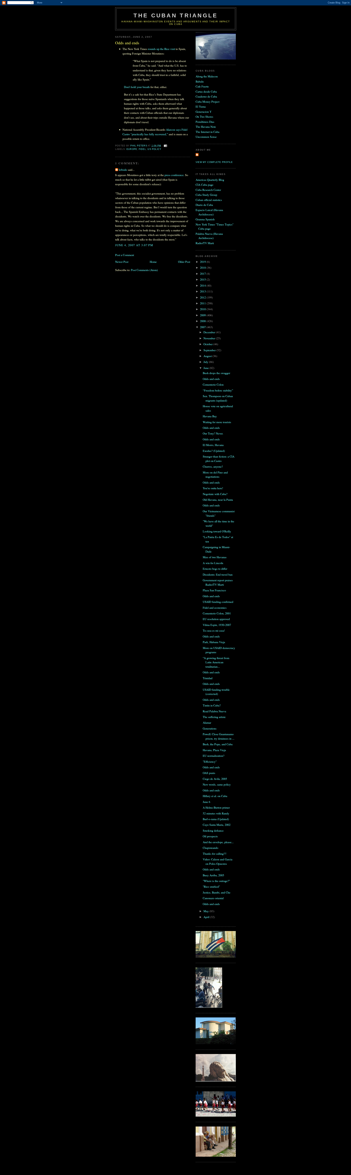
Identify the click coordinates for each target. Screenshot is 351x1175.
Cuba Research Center (208, 190)
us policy (154, 149)
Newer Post (121, 262)
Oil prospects (210, 836)
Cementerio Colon (213, 384)
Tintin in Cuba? (212, 705)
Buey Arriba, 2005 (213, 875)
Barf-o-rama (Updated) (216, 819)
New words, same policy (217, 784)
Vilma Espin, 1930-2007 (217, 625)
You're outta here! (213, 488)
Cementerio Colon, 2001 (217, 613)
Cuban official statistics (209, 200)
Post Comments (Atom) (144, 270)
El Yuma (201, 106)
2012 (203, 297)
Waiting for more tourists (217, 422)
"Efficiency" (210, 761)
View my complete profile (214, 162)
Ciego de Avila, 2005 (215, 779)
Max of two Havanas (215, 557)
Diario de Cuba (204, 205)
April (206, 917)
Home (153, 262)
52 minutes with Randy (216, 813)
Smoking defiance (213, 830)
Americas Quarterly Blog (210, 180)
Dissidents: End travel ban (218, 574)
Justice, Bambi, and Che (216, 892)
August (207, 356)
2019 (203, 262)
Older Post (184, 262)
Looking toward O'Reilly (217, 531)
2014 (203, 285)
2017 (203, 273)
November (209, 338)
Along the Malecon (207, 76)
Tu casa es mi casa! (214, 630)
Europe (132, 149)
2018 (203, 267)
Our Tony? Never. (213, 433)
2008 (203, 321)
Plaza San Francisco (214, 590)
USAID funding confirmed (218, 602)
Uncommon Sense (206, 137)
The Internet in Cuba (207, 132)
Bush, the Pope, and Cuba (218, 744)
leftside (123, 169)
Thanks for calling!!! (214, 853)
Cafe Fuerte (202, 86)
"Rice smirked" (211, 886)
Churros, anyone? (213, 466)
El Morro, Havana (213, 445)
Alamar (207, 722)
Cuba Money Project (207, 101)
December (209, 332)
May (206, 911)
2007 (203, 327)
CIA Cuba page (204, 184)
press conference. (174, 175)
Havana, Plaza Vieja (214, 750)
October (208, 344)
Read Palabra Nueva (214, 711)
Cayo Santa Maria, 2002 (217, 825)
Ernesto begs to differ (215, 568)
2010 (203, 309)
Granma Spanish (205, 219)
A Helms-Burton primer (216, 807)
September (209, 350)
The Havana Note (206, 126)
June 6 (206, 802)
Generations (209, 728)
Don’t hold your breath (137, 87)
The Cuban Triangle (175, 15)
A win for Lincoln (213, 563)
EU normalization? (213, 756)
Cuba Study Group (206, 195)
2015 (203, 279)
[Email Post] (165, 145)
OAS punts (209, 773)
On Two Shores (204, 116)
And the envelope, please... (218, 842)
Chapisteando (210, 848)
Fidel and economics (215, 607)
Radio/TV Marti (205, 243)
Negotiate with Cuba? (215, 494)
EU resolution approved (216, 619)
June (206, 368)
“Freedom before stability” (218, 390)
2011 (203, 303)
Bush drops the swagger (216, 373)
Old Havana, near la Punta (218, 499)
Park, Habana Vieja (214, 642)
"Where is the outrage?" (216, 881)
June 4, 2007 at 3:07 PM (134, 245)
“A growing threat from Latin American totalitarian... (216, 662)
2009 (203, 315)
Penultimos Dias (205, 122)
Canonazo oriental (213, 898)
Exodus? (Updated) (214, 451)
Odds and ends (211, 379)
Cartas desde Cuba (206, 91)
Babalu (200, 81)
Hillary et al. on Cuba (215, 796)
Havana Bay (210, 416)
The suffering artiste (214, 717)
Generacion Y (204, 111)
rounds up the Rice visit (161, 49)
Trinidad (207, 678)
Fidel (142, 149)
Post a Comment (124, 255)
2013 (203, 291)
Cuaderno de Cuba (206, 96)
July (206, 362)
